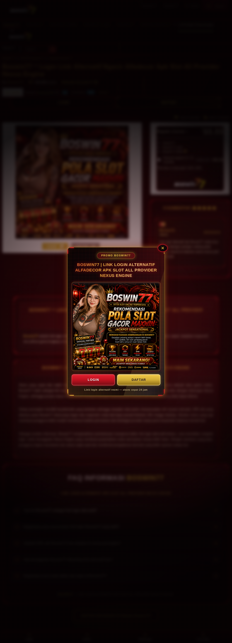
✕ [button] (162, 248)
